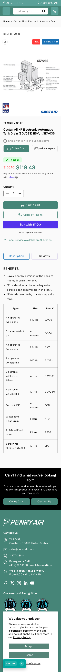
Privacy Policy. (21, 637)
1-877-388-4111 (18, 555)
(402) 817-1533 (18, 565)
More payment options (30, 232)
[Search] (43, 11)
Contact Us (44, 501)
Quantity (8, 187)
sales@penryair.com (21, 549)
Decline (29, 655)
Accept (29, 646)
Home (6, 21)
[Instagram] (19, 583)
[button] (6, 11)
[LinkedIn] (25, 583)
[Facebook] (5, 583)
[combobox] (30, 11)
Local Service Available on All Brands (30, 240)
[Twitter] (12, 583)
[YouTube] (32, 583)
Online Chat (16, 501)
